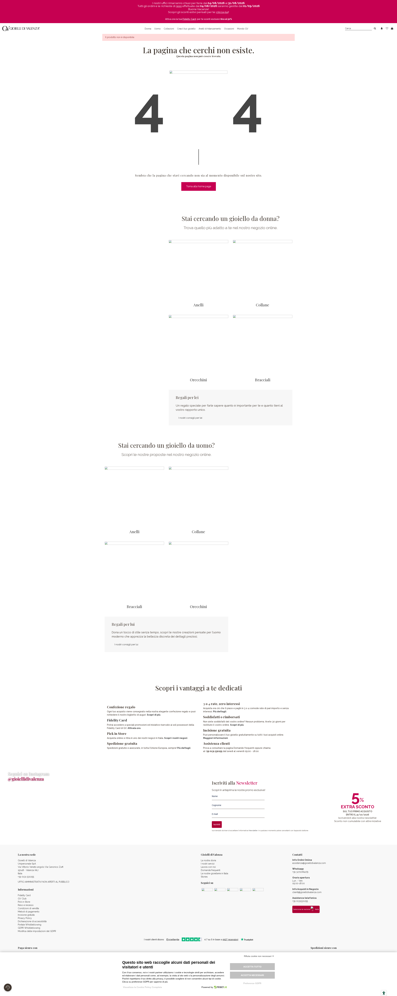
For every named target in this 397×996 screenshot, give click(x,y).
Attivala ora (134, 728)
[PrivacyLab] (220, 987)
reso (179, 6)
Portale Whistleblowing (29, 924)
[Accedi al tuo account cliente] (381, 28)
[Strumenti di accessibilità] (384, 993)
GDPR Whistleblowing (29, 928)
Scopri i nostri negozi (175, 738)
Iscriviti (216, 824)
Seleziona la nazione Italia (306, 909)
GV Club (22, 898)
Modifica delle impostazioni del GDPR (37, 931)
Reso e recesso (25, 905)
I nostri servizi (207, 863)
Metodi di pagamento (28, 911)
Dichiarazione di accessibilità (32, 921)
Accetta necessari (252, 975)
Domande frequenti (210, 870)
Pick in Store (24, 902)
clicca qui (222, 12)
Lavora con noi (208, 867)
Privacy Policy (25, 918)
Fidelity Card (117, 720)
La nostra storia (208, 860)
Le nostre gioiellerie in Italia (214, 873)
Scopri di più (153, 715)
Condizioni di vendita (28, 908)
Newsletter (253, 830)
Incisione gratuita (26, 915)
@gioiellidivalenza (26, 779)
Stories (204, 876)
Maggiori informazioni (215, 738)
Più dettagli (183, 748)
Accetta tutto (252, 966)
